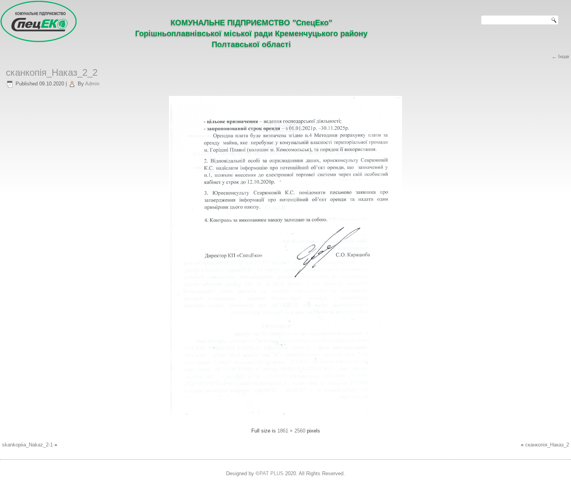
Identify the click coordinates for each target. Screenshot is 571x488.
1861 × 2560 (291, 431)
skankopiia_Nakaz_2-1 (27, 445)
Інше (560, 56)
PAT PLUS (271, 473)
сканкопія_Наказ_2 (547, 445)
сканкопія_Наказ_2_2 (51, 72)
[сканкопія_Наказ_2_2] (285, 417)
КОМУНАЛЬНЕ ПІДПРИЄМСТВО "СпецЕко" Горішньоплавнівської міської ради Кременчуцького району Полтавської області (251, 33)
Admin (92, 84)
